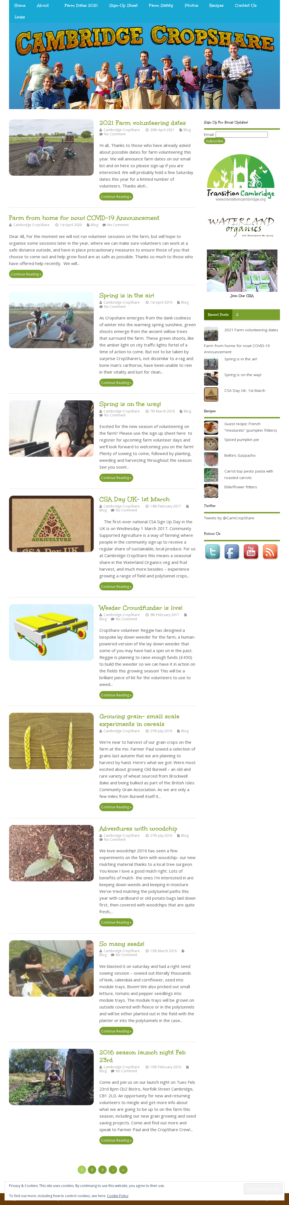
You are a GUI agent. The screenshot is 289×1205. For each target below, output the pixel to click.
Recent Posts (218, 314)
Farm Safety (161, 5)
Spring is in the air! (126, 295)
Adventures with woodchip (138, 828)
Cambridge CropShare (122, 129)
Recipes (216, 5)
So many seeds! (121, 944)
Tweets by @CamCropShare (229, 517)
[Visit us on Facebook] (233, 561)
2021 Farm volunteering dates (142, 123)
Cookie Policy (117, 1195)
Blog (187, 129)
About (43, 5)
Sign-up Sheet (123, 5)
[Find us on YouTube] (252, 561)
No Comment (115, 134)
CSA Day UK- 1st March (134, 499)
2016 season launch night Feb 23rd (142, 1056)
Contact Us (246, 5)
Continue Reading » (116, 196)
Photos (191, 5)
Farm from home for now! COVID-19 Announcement (84, 218)
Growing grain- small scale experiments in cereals (139, 720)
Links (20, 17)
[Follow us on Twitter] (213, 561)
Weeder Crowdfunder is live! (140, 608)
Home (20, 5)
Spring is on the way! (130, 404)
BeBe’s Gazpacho (240, 455)
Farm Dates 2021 (81, 5)
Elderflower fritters (240, 486)
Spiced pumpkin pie (241, 439)
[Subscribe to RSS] (271, 561)
